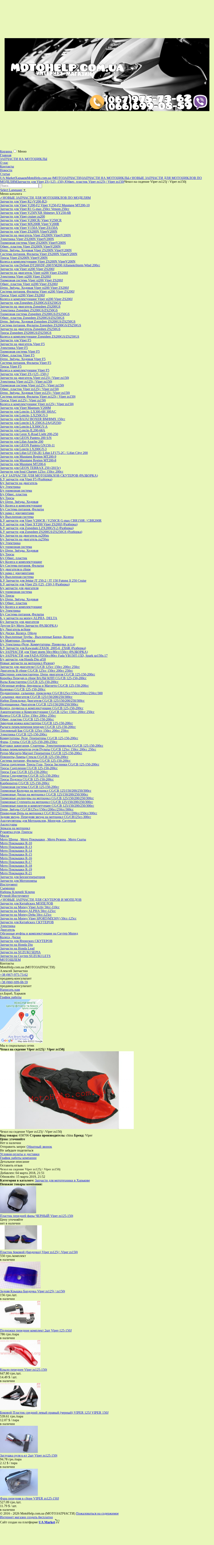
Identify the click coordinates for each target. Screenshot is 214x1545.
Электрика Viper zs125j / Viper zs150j (26, 381)
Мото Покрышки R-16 (16, 858)
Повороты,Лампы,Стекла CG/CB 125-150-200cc (34, 757)
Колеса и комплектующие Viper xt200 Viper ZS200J (36, 299)
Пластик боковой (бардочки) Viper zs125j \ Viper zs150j (39, 1252)
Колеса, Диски (10, 937)
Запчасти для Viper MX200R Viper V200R (29, 224)
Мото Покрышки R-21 (16, 873)
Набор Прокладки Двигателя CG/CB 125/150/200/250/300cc (42, 700)
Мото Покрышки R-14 (16, 850)
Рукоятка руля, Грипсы (16, 832)
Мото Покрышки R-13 (16, 847)
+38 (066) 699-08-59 (14, 982)
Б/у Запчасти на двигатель (18, 483)
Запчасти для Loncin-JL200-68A (22, 430)
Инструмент (9, 884)
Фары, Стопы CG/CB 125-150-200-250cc (28, 742)
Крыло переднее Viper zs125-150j (23, 1369)
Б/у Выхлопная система (17, 517)
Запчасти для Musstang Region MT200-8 (28, 460)
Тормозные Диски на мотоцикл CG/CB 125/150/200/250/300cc (44, 794)
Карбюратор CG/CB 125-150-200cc (25, 783)
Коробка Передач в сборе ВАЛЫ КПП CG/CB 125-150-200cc (43, 678)
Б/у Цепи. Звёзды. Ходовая (19, 502)
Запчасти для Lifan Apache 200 (21, 441)
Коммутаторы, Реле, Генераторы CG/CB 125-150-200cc (39, 738)
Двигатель (7, 929)
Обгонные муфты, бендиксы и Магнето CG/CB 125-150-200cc (44, 685)
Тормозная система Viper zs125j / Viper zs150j (32, 385)
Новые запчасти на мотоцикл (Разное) (27, 663)
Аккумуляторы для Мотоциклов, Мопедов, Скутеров (38, 820)
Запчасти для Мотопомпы (18, 880)
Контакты (7, 166)
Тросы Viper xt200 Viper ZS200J (22, 295)
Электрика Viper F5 (14, 348)
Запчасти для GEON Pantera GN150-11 (27, 445)
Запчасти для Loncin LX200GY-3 (23, 449)
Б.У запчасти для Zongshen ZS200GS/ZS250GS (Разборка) (41, 532)
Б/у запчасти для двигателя (19, 588)
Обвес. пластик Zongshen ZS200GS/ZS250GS (32, 318)
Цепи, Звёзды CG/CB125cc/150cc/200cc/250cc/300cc (37, 809)
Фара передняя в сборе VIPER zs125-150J (29, 1498)
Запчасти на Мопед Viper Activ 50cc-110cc (30, 907)
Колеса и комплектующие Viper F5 (24, 370)
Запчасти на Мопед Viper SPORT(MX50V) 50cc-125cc (38, 918)
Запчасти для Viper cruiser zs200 (22, 216)
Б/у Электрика (10, 487)
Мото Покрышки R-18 (16, 865)
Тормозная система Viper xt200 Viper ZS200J (31, 280)
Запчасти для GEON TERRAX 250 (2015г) (30, 468)
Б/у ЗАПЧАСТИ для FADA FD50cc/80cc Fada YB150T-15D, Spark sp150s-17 (54, 655)
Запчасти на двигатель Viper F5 (22, 344)
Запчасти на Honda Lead (17, 948)
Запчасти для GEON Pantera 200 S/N (26, 438)
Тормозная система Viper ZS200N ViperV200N (33, 242)
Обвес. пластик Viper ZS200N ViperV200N (30, 246)
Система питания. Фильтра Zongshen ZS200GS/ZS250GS (40, 325)
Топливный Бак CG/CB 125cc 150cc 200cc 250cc (34, 730)
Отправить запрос (13, 1146)
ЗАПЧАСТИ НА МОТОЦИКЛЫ (23, 159)
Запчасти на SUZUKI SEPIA (20, 952)
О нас (4, 162)
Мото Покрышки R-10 (16, 843)
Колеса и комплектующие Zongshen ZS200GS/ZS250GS (39, 336)
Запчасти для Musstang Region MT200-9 (28, 456)
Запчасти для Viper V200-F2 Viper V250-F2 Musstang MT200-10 (45, 205)
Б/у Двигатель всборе (15, 629)
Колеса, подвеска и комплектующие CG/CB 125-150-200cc (41, 708)
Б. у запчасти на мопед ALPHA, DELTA (28, 618)
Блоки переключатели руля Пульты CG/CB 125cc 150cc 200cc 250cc (48, 749)
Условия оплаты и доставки (19, 1154)
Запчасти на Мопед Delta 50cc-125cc (26, 914)
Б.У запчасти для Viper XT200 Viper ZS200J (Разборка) (39, 524)
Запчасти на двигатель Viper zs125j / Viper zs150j (34, 378)
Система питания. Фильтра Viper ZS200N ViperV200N (38, 254)
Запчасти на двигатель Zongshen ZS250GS (30, 329)
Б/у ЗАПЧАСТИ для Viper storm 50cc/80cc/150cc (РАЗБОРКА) (44, 652)
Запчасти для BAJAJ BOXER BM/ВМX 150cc (32, 419)
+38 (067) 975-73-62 (14, 974)
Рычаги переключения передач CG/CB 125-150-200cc (38, 727)
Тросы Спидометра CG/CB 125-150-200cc (29, 775)
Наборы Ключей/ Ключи (17, 892)
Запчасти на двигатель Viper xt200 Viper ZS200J (34, 272)
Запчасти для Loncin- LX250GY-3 (24, 415)
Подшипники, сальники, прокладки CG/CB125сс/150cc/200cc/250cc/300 (51, 693)
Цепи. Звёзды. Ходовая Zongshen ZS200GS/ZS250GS (37, 321)
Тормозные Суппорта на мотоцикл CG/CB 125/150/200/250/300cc (46, 802)
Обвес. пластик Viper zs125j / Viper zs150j (29, 389)
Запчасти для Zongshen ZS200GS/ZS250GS (30, 302)
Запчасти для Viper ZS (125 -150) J (24, 374)
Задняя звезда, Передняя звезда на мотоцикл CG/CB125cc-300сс (45, 817)
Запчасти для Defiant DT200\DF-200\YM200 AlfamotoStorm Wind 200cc (50, 265)
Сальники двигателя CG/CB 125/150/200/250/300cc (36, 697)
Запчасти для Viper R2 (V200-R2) (23, 201)
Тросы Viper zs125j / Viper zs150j (23, 400)
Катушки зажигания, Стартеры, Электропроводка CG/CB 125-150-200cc (51, 745)
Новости (6, 170)
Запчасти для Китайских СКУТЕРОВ (27, 922)
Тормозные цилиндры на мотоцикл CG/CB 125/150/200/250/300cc (47, 798)
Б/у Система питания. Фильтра (22, 509)
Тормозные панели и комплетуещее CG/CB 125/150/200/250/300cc (47, 805)
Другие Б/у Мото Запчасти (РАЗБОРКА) (29, 625)
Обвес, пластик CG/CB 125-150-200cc (27, 719)
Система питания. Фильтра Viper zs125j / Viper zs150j (37, 396)
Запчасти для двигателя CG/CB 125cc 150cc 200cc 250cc (40, 667)
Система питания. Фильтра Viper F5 (25, 363)
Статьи (5, 174)
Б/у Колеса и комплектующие (21, 505)
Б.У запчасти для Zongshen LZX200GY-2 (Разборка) (37, 528)
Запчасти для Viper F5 (15, 340)
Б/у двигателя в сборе (15, 569)
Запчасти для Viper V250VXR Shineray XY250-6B (35, 212)
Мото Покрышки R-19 (16, 869)
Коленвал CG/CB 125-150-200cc (23, 689)
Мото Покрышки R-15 (16, 854)
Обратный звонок (39, 1146)
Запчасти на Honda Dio (16, 944)
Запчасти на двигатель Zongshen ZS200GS (30, 306)
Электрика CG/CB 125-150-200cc (23, 734)
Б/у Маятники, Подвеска (17, 640)
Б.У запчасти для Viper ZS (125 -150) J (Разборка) (35, 584)
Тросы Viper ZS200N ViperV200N (24, 257)
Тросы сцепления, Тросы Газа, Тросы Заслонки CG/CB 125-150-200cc (49, 764)
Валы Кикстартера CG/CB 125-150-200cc (29, 682)
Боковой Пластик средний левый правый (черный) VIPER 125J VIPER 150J (54, 1412)
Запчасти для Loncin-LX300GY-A (24, 426)
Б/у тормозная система (16, 490)
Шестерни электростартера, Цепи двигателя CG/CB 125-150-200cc (47, 674)
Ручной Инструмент (14, 895)
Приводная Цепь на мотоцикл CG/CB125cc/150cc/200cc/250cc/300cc (48, 813)
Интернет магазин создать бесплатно (26, 1517)
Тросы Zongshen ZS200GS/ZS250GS (25, 333)
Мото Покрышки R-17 (16, 862)
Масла (4, 835)
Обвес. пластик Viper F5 (17, 355)
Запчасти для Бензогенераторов (22, 877)
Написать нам (10, 989)
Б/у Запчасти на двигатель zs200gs (24, 535)
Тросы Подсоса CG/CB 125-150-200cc (27, 779)
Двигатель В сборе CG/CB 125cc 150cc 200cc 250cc (36, 670)
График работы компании (18, 1158)
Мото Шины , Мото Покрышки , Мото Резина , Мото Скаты (43, 839)
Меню (22, 151)
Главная (5, 155)
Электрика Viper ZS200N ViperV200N (27, 239)
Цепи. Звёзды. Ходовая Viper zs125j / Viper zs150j (35, 393)
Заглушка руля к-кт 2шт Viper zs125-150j (28, 1455)
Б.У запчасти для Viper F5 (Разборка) (26, 479)
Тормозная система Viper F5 (20, 351)
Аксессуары (8, 824)
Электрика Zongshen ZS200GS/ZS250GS (29, 310)
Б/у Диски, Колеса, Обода (18, 633)
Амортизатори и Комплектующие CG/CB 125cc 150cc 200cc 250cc (47, 712)
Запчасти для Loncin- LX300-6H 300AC (28, 411)
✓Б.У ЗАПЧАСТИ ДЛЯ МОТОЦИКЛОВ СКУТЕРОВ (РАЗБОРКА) (49, 475)
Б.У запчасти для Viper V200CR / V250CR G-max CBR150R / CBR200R (51, 520)
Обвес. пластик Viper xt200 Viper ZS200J (29, 284)
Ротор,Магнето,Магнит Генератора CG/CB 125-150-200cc (41, 753)
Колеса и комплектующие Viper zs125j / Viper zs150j (37, 404)
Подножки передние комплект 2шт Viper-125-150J (36, 1330)
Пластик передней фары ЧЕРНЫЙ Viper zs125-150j (36, 1216)
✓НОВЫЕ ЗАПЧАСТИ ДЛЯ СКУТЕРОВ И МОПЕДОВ (41, 899)
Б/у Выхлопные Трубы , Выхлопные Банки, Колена (37, 637)
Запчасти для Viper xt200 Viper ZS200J (27, 269)
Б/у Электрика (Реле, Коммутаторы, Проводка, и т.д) (37, 644)
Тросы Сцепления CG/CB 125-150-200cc (29, 768)
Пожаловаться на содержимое (97, 1513)
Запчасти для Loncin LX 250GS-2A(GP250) (30, 423)
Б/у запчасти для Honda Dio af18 (23, 659)
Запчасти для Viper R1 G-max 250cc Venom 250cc (34, 209)
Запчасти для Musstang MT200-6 (23, 464)
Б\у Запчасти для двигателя (19, 622)
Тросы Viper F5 (11, 366)
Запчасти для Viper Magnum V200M (25, 408)
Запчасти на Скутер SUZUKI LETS (25, 956)
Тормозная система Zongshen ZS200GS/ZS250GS (35, 314)
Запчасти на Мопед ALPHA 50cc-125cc (28, 911)
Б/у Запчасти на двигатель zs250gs (24, 539)
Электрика (7, 926)
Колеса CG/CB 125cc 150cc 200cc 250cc (28, 715)
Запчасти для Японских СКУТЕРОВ (26, 941)
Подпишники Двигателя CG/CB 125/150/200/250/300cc (39, 704)
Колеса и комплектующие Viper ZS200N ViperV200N (37, 261)
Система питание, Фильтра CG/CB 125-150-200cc (35, 760)
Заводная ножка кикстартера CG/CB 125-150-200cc (36, 723)
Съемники (7, 888)
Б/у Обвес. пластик (13, 494)
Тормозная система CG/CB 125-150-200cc (29, 787)
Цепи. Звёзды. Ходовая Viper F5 (23, 359)
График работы (11, 997)
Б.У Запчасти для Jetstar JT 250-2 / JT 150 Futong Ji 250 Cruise (43, 580)
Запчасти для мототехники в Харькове (62, 1180)
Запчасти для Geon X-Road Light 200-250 (29, 434)
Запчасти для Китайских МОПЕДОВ (26, 903)
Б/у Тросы (7, 498)
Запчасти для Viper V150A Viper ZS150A (29, 227)
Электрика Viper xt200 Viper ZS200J (25, 276)
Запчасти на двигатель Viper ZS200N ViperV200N (35, 235)
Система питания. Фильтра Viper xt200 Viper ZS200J (37, 291)
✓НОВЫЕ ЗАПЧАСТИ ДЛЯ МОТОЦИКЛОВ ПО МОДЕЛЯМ (45, 197)
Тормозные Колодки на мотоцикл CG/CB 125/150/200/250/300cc (45, 790)
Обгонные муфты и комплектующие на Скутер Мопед (39, 933)
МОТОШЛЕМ (10, 959)
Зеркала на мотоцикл (15, 828)
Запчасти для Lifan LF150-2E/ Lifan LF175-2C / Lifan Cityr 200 (44, 453)
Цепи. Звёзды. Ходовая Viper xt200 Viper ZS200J (34, 287)
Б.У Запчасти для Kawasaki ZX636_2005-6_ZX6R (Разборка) (43, 648)
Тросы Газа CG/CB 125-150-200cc (24, 772)
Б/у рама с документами (17, 513)
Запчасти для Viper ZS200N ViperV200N (28, 231)
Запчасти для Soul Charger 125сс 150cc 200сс (31, 471)
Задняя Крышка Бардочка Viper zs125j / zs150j (32, 1291)
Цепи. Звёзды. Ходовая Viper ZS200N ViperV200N (36, 250)
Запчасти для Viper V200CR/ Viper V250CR (31, 220)
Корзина (6, 151)
